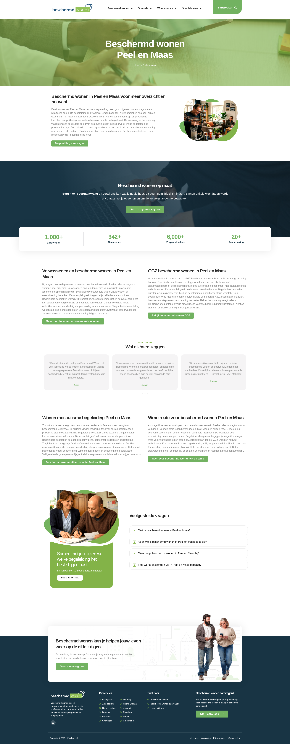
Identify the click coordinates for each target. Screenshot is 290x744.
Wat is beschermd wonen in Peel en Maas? (164, 530)
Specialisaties (190, 8)
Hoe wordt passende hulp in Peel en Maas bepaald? (169, 564)
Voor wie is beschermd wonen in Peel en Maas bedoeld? (172, 541)
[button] (142, 393)
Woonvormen (165, 8)
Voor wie (143, 8)
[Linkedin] (53, 722)
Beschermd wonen (118, 8)
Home (137, 65)
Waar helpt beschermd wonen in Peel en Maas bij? (169, 553)
